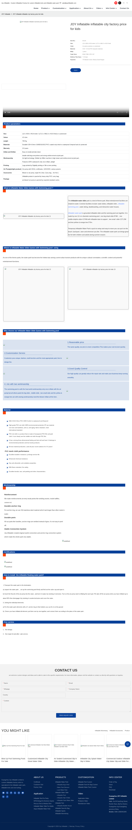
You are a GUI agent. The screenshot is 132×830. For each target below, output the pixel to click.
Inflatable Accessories (116, 730)
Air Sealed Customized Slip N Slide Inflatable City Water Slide (65, 760)
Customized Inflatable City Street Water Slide (38, 760)
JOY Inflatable (5, 14)
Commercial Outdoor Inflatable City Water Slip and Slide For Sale (118, 760)
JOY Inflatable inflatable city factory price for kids (28, 14)
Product (127, 730)
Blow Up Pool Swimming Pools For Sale (13, 760)
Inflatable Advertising (101, 730)
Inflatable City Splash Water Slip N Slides (91, 760)
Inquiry (75, 70)
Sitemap (72, 826)
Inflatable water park (75, 213)
